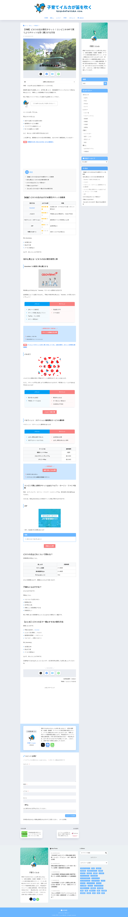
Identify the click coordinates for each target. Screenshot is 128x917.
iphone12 (99, 868)
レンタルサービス (99, 885)
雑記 (85, 142)
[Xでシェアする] (41, 74)
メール (26, 791)
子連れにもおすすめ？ (32, 185)
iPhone (86, 103)
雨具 (103, 893)
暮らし (52, 18)
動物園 (86, 118)
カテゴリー (94, 857)
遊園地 (86, 127)
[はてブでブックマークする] (53, 74)
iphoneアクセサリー (92, 870)
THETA (100, 870)
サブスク (83, 883)
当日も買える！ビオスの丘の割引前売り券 (37, 179)
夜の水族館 (100, 888)
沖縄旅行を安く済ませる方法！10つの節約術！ (40, 142)
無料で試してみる (49, 470)
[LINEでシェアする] (58, 74)
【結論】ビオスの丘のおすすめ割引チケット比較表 (40, 176)
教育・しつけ (87, 136)
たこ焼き (101, 873)
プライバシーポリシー (63, 913)
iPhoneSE (83, 870)
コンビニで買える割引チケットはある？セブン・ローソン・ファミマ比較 (94, 190)
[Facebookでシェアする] (47, 74)
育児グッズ (87, 139)
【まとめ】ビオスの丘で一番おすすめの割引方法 (39, 188)
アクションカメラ (85, 875)
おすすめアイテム (89, 148)
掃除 (86, 890)
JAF (85, 194)
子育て (65, 18)
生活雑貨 (104, 890)
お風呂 (95, 873)
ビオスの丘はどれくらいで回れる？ (35, 182)
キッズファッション (85, 880)
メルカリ (86, 182)
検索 (106, 853)
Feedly (52, 747)
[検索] (105, 83)
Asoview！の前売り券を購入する (92, 179)
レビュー (90, 885)
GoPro (86, 98)
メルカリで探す (48, 412)
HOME (46, 18)
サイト (25, 798)
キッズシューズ (95, 878)
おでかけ (83, 873)
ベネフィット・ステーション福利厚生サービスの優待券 (94, 185)
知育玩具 (83, 893)
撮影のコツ (92, 890)
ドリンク (99, 883)
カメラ (86, 106)
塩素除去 (93, 888)
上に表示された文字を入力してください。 (35, 808)
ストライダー (87, 133)
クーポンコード (95, 880)
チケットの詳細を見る (49, 332)
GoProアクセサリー (85, 868)
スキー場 (86, 112)
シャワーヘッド (90, 883)
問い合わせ (81, 18)
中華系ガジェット (85, 888)
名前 (25, 784)
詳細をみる (49, 546)
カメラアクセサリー (85, 878)
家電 (82, 890)
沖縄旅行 (73, 679)
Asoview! (32, 208)
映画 (98, 890)
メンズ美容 (83, 885)
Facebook (47, 747)
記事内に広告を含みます (48, 81)
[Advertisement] (49, 155)
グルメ (103, 880)
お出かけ (68, 681)
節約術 (74, 681)
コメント (26, 764)
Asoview (36, 630)
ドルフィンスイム (89, 115)
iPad (85, 100)
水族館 (86, 124)
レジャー (58, 18)
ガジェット (72, 18)
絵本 (94, 893)
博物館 (86, 121)
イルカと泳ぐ (94, 875)
